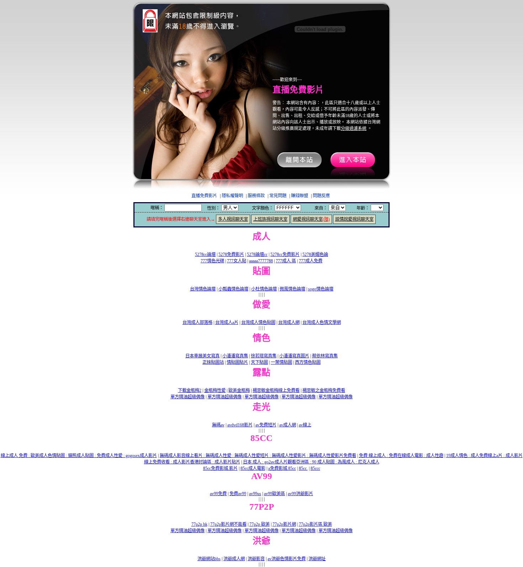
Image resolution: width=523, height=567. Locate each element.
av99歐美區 (274, 493)
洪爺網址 (317, 558)
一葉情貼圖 (281, 362)
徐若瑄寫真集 (263, 355)
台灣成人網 (289, 322)
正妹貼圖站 (213, 362)
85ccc (315, 468)
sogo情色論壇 (320, 289)
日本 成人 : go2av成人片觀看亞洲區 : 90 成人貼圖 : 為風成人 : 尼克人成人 (311, 462)
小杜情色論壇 (264, 289)
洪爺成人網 (234, 558)
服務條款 (256, 195)
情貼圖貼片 (237, 362)
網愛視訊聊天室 (311, 219)
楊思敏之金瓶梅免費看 (323, 390)
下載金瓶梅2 (189, 390)
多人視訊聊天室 (233, 219)
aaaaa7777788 (261, 260)
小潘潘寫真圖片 (294, 355)
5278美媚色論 (315, 254)
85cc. (303, 468)
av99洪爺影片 (300, 493)
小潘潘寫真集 (235, 355)
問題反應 (321, 195)
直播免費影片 (204, 195)
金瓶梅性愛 (215, 390)
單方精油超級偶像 (187, 396)
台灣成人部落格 (197, 322)
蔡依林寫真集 (325, 355)
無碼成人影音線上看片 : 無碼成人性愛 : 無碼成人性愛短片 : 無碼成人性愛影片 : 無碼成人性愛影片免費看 (258, 455)
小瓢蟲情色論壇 (233, 289)
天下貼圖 (259, 362)
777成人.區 (286, 260)
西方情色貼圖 (308, 362)
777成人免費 (310, 260)
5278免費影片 (231, 254)
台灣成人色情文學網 (321, 322)
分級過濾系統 (353, 128)
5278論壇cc (257, 254)
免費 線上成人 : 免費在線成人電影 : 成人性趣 (401, 455)
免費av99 (237, 493)
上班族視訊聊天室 (270, 219)
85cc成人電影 (253, 468)
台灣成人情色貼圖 (258, 322)
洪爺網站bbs (209, 558)
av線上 (305, 424)
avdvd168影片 (240, 424)
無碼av (218, 424)
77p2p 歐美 (259, 524)
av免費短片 (265, 424)
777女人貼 (236, 260)
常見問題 (277, 195)
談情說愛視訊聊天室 (354, 219)
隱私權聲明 (232, 195)
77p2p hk (199, 524)
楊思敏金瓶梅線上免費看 (276, 390)
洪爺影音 (256, 558)
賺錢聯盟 (299, 195)
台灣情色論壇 (203, 289)
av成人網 (287, 424)
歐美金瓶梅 (239, 390)
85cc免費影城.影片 (220, 468)
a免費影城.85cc (282, 468)
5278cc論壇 (205, 254)
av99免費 (218, 493)
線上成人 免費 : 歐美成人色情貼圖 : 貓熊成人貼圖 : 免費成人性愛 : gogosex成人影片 (79, 455)
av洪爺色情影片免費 (287, 558)
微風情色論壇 (292, 289)
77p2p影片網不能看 (228, 524)
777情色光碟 (212, 260)
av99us (255, 493)
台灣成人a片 (226, 322)
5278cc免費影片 (285, 254)
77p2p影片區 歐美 (315, 524)
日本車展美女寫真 (202, 355)
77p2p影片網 (284, 524)
